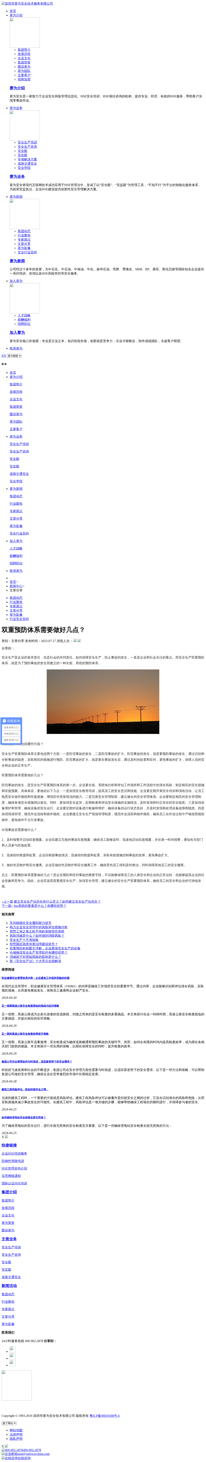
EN (4, 355)
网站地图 (16, 1430)
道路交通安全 (27, 163)
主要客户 (24, 75)
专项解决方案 (27, 159)
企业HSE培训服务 (14, 1153)
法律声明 (16, 1434)
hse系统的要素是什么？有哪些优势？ (40, 905)
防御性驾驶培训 (13, 1161)
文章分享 (24, 244)
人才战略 (24, 315)
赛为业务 (16, 108)
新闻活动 (9, 1286)
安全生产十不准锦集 (24, 940)
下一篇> (7, 905)
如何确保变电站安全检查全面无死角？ (24, 1117)
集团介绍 (9, 1192)
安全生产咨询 (27, 146)
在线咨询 (24, 1458)
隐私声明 (16, 1438)
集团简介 (24, 49)
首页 (13, 11)
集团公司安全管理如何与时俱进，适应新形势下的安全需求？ (37, 1061)
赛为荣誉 (8, 1223)
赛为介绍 (16, 15)
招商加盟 (24, 79)
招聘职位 (24, 324)
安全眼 (22, 151)
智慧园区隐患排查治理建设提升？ (34, 944)
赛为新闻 (16, 196)
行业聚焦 (24, 235)
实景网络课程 (11, 1176)
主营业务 (9, 1239)
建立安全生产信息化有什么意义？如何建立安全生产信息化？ (57, 901)
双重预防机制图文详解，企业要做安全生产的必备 (45, 948)
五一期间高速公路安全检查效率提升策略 (25, 1033)
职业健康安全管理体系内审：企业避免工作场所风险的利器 (36, 977)
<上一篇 (7, 901)
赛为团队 (24, 71)
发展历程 (24, 54)
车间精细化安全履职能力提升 (31, 923)
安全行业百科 (27, 252)
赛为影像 (24, 248)
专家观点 (24, 239)
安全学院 (24, 168)
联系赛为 (16, 348)
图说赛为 (24, 66)
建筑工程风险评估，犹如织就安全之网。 (25, 1089)
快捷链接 (9, 1145)
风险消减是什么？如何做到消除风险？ (37, 935)
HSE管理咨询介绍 (14, 1168)
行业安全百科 (19, 619)
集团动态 (24, 231)
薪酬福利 (24, 319)
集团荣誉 (24, 62)
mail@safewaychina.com (34, 1454)
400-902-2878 (32, 1450)
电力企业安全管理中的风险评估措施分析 (39, 927)
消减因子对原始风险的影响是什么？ (35, 956)
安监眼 (22, 155)
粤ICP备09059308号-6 (105, 1415)
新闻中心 (16, 586)
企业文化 (24, 58)
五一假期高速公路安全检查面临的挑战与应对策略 (30, 1005)
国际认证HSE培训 (14, 1183)
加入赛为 (16, 281)
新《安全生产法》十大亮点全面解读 (35, 961)
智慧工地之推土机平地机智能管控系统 (37, 931)
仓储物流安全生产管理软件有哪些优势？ (39, 952)
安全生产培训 (27, 142)
